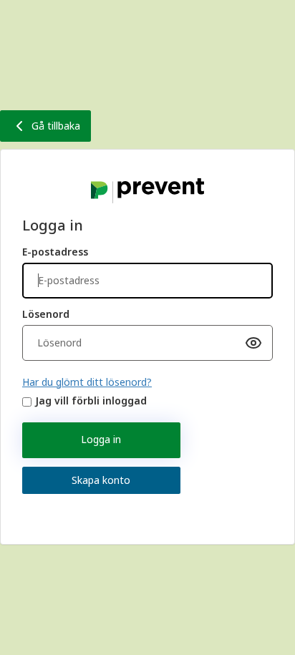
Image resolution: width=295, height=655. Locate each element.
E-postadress (55, 251)
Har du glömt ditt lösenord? (87, 382)
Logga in (101, 439)
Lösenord (45, 314)
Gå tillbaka (56, 125)
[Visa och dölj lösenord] (253, 343)
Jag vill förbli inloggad (91, 400)
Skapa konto (101, 480)
